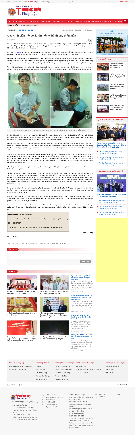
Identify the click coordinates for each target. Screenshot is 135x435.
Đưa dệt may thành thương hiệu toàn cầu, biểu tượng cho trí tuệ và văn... (112, 201)
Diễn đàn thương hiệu (18, 21)
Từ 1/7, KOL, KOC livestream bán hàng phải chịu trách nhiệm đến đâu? (82, 336)
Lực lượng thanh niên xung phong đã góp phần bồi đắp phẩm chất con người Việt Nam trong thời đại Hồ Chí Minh (21, 338)
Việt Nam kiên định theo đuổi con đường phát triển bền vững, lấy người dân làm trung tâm (53, 315)
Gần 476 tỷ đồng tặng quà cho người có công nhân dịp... (117, 65)
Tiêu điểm (78, 30)
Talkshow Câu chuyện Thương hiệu (20, 366)
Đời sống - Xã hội (32, 21)
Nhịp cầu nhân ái (68, 30)
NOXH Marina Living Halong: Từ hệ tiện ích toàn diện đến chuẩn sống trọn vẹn (81, 297)
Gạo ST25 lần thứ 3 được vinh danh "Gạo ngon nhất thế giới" (111, 195)
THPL (71, 243)
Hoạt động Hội (108, 21)
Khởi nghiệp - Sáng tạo (43, 376)
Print (90, 40)
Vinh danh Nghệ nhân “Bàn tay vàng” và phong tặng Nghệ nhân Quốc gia (111, 164)
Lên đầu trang (121, 385)
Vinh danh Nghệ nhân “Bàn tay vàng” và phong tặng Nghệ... (118, 107)
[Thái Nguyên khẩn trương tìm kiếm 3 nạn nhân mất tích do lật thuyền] (54, 327)
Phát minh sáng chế (112, 366)
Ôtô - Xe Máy (109, 373)
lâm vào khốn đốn (44, 243)
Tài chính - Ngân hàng (62, 373)
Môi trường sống (41, 373)
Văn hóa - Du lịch (97, 21)
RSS (22, 385)
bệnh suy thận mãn (31, 243)
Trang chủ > (13, 30)
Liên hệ (13, 385)
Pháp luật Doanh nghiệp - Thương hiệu (89, 369)
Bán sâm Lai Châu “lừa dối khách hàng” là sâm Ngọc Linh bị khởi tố (81, 317)
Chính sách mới (81, 366)
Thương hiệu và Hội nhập (47, 21)
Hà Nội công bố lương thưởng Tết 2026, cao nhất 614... (118, 97)
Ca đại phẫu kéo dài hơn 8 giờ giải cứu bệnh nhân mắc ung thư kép (54, 292)
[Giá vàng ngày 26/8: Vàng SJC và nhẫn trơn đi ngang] (22, 304)
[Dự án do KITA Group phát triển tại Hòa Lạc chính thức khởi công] (22, 282)
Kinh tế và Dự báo (61, 376)
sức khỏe (22, 243)
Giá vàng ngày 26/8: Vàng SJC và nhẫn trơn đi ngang (21, 314)
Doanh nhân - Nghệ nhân (63, 369)
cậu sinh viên (54, 243)
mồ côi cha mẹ (64, 243)
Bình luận (86, 261)
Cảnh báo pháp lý (82, 373)
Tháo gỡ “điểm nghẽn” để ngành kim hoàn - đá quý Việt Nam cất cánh (112, 158)
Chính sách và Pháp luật (64, 21)
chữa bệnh (15, 243)
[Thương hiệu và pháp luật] (20, 397)
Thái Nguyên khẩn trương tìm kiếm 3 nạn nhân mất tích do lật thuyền (53, 338)
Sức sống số (109, 369)
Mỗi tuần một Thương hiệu (17, 369)
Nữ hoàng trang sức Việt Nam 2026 (30, 25)
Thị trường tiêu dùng (62, 379)
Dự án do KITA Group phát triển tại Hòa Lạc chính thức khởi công (21, 292)
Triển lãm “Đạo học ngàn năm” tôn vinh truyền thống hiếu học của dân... (110, 152)
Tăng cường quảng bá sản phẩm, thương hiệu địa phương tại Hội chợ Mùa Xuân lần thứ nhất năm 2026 (111, 145)
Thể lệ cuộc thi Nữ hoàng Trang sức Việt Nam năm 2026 (117, 76)
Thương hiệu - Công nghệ (82, 21)
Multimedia (118, 21)
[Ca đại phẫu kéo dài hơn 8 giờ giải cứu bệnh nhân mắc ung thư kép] (54, 282)
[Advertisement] (112, 250)
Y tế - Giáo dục (87, 30)
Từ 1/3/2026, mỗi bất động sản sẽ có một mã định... (117, 86)
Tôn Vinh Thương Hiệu (62, 366)
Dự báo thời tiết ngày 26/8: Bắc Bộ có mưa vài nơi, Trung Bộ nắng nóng (81, 277)
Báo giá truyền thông (76, 411)
